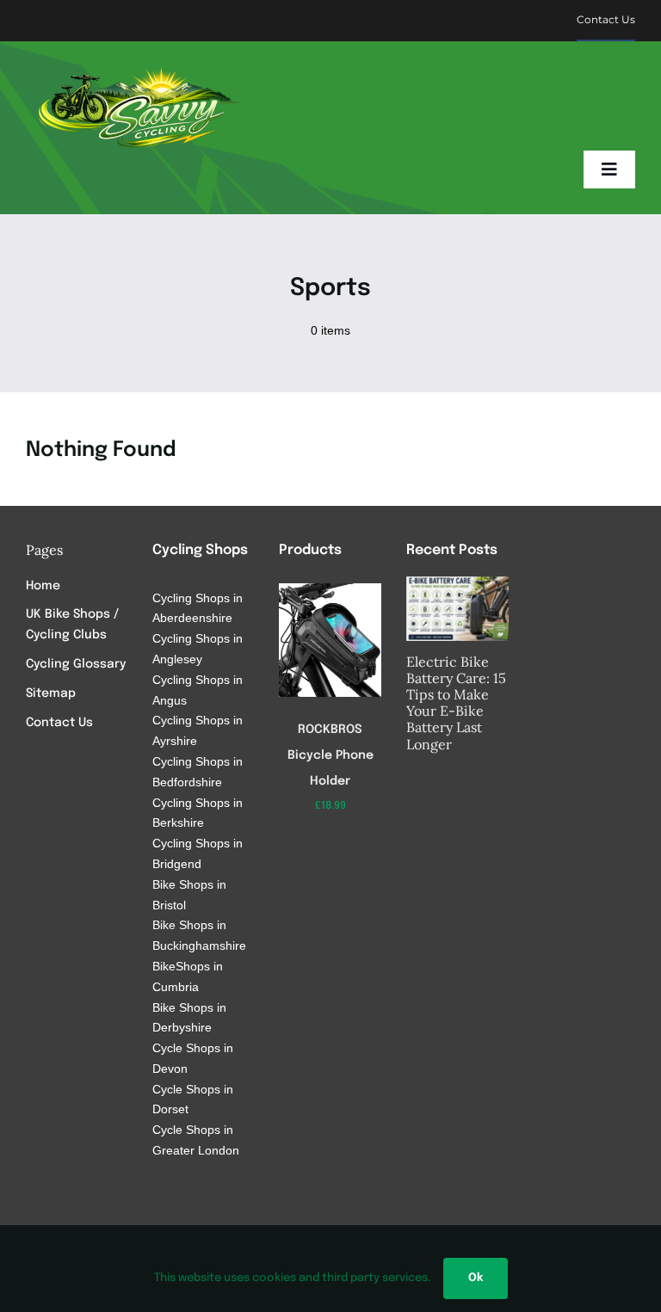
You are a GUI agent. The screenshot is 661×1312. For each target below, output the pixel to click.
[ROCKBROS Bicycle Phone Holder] (330, 589)
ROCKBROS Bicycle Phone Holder (330, 755)
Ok (475, 1278)
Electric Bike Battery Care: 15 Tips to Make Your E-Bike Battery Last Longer (456, 703)
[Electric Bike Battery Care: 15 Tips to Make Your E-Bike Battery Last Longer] (457, 608)
